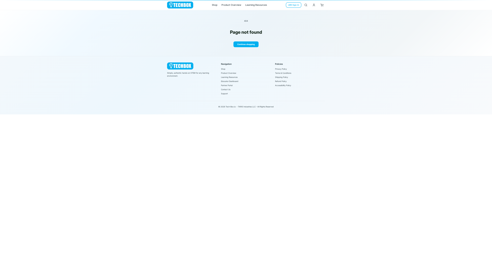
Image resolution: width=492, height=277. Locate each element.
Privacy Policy (281, 69)
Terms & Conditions (283, 73)
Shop (223, 69)
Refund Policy (281, 81)
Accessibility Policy (283, 85)
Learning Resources (229, 77)
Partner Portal (227, 85)
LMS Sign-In (293, 5)
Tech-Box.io (231, 107)
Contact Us (225, 89)
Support (224, 93)
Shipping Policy (281, 77)
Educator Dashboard (229, 81)
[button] (306, 5)
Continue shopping (246, 44)
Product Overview (228, 73)
